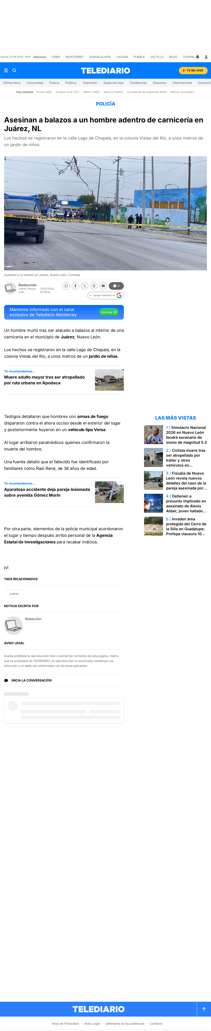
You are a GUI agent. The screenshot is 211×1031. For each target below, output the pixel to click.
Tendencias (138, 83)
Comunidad (34, 83)
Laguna (122, 57)
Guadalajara (100, 57)
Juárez (14, 593)
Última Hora (11, 83)
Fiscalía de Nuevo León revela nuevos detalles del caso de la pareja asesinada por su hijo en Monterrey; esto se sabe (186, 485)
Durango (190, 57)
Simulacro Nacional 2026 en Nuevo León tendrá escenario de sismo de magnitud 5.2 (186, 435)
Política (70, 83)
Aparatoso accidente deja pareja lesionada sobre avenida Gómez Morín (47, 492)
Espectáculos (113, 83)
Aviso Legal (92, 1023)
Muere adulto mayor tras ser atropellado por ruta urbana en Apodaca (44, 380)
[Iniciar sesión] (206, 57)
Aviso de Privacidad (65, 1023)
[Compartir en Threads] (93, 286)
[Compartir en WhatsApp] (66, 286)
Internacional (182, 83)
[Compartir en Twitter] (84, 286)
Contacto (156, 1023)
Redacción (28, 285)
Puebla (139, 57)
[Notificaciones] (198, 57)
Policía (54, 83)
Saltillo (157, 57)
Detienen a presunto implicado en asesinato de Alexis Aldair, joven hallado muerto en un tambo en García (186, 508)
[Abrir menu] (6, 70)
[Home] (105, 71)
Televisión (89, 83)
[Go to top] (204, 1009)
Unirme (106, 312)
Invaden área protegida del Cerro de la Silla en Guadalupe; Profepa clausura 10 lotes (186, 529)
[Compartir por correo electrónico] (103, 286)
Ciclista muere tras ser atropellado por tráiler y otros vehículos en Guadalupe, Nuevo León (185, 462)
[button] (106, 295)
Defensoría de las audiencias (125, 1023)
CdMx (56, 57)
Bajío (173, 57)
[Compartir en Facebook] (75, 286)
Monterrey (75, 57)
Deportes (159, 83)
